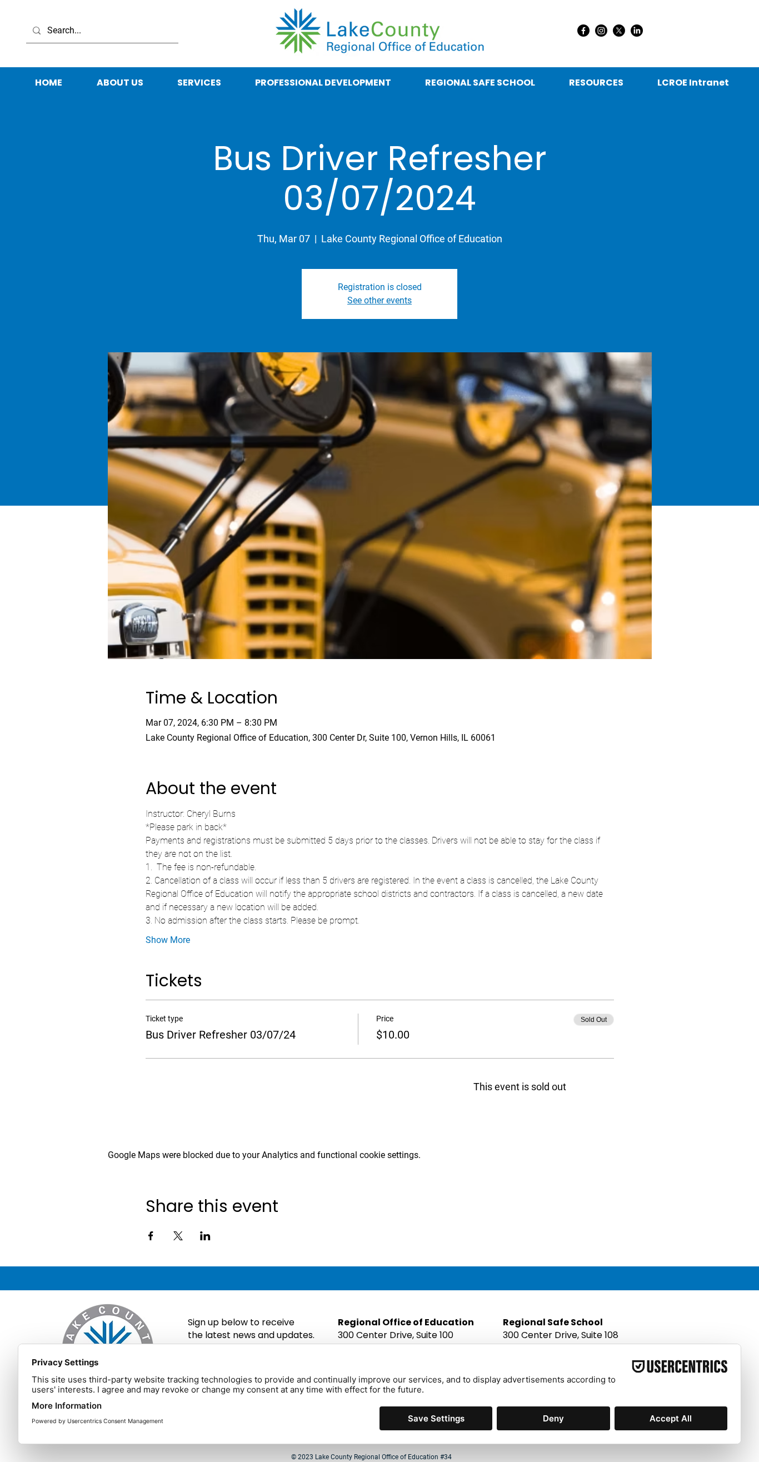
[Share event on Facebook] (151, 1235)
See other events (379, 300)
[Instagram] (601, 30)
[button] (596, 83)
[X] (619, 30)
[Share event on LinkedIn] (205, 1235)
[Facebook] (583, 30)
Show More (168, 940)
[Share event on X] (178, 1235)
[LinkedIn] (637, 30)
